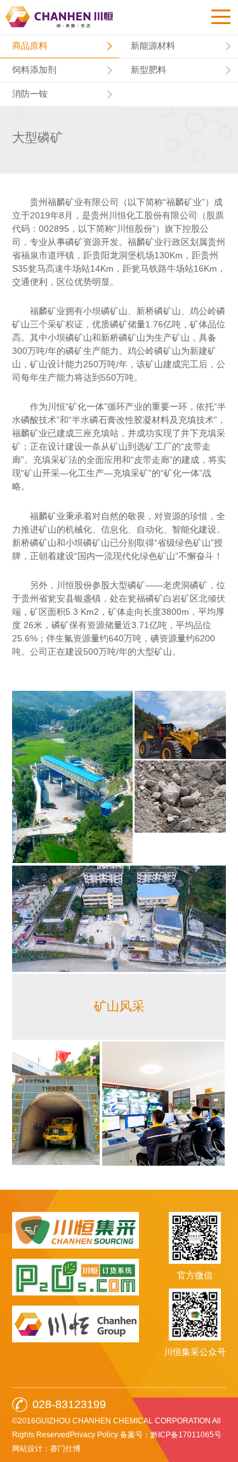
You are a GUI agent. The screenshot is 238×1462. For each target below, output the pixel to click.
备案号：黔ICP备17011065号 (170, 1434)
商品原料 (30, 46)
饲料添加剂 (34, 70)
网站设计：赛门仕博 (46, 1448)
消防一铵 (30, 94)
